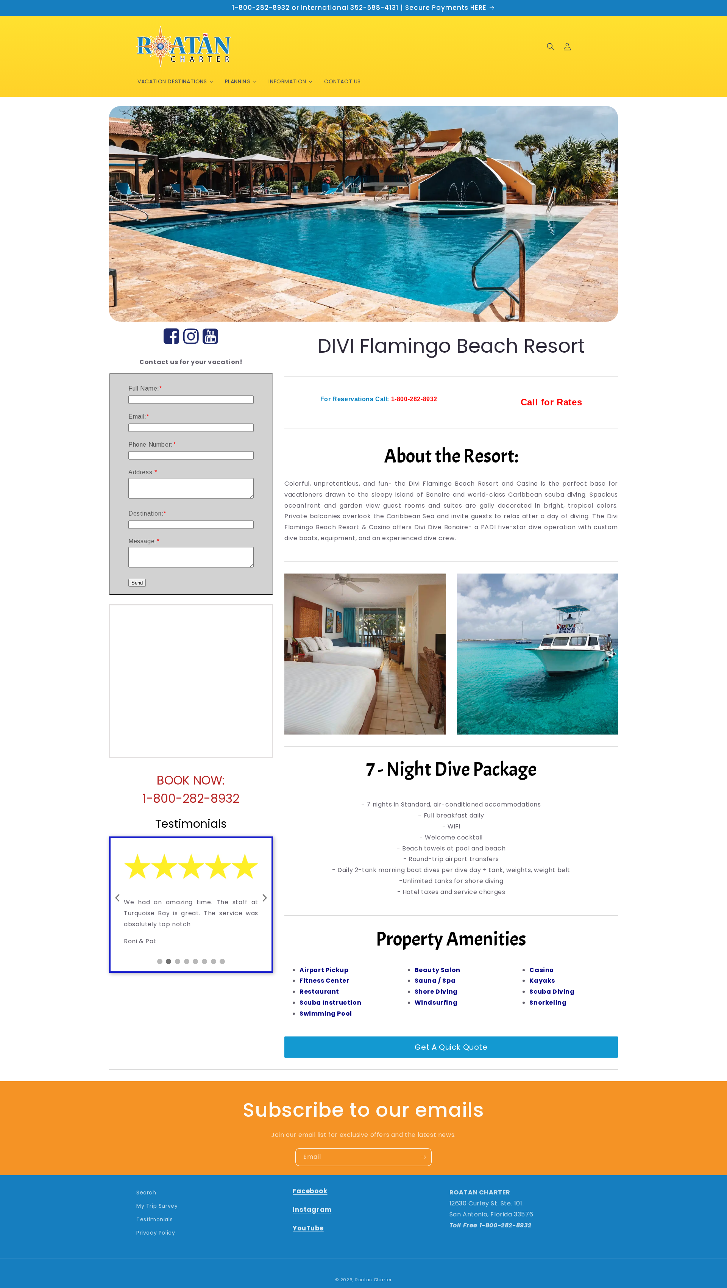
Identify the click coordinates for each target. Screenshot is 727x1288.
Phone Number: (150, 444)
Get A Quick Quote (451, 1047)
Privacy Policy (155, 1232)
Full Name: (143, 388)
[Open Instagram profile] (191, 337)
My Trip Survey (157, 1206)
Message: (142, 541)
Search (146, 1192)
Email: (137, 416)
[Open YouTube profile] (210, 337)
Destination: (146, 513)
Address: (141, 472)
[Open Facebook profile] (171, 337)
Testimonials (154, 1219)
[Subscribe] (423, 1157)
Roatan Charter (373, 1280)
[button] (550, 46)
